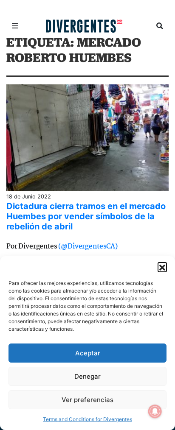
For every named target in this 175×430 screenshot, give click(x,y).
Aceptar (87, 353)
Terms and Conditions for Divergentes (87, 419)
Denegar (87, 376)
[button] (162, 266)
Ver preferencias (87, 400)
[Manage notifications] (155, 411)
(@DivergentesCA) (87, 246)
